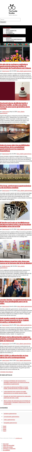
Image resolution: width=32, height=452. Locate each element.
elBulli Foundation (11, 30)
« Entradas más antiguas (6, 372)
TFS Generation (10, 33)
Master (5, 35)
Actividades (9, 32)
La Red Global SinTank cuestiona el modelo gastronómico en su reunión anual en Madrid (15, 392)
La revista (8, 38)
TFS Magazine (6, 36)
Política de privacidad (8, 445)
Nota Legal (5, 444)
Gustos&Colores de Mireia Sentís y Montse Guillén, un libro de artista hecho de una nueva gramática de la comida (15, 106)
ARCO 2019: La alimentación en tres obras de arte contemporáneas (14, 356)
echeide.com (18, 438)
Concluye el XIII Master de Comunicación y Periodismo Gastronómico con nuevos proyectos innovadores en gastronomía (16, 382)
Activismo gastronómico (10, 413)
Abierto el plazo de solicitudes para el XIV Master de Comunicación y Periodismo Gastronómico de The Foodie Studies (17, 402)
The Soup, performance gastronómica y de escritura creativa (15, 187)
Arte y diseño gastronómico (24, 71)
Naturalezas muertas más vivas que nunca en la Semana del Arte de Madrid (16, 262)
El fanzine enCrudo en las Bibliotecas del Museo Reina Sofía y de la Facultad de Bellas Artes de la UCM (15, 224)
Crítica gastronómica (9, 419)
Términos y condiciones (9, 448)
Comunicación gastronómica (11, 416)
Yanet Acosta (5, 71)
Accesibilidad (6, 450)
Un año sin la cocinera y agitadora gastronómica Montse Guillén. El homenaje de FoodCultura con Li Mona (15, 66)
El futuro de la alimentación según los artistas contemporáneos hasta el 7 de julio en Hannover (15, 339)
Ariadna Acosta (6, 266)
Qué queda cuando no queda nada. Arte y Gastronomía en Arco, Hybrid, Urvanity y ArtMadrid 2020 (14, 320)
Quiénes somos (7, 27)
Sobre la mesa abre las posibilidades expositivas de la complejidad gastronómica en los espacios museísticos (15, 148)
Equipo (8, 29)
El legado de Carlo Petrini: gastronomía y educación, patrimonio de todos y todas (17, 397)
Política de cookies (8, 447)
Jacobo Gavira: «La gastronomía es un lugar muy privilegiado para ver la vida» (15, 302)
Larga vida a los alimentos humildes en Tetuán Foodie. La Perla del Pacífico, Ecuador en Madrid (16, 387)
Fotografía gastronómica (10, 423)
